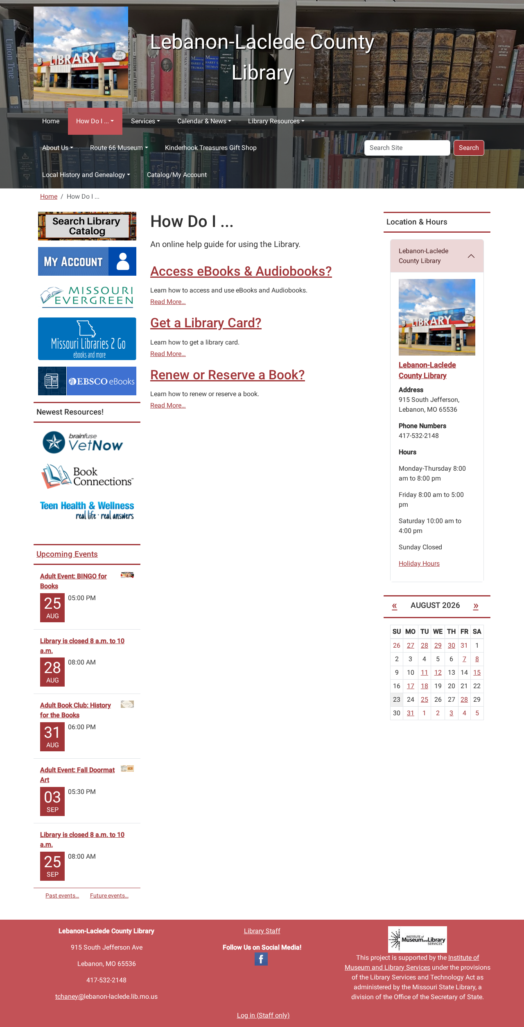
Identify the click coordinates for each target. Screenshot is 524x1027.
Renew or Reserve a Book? (227, 375)
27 (410, 645)
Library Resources (274, 121)
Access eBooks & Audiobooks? (241, 271)
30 (451, 645)
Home (50, 121)
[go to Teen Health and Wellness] (87, 510)
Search (469, 148)
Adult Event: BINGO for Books (73, 581)
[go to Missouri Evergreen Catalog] (87, 296)
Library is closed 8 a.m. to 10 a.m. (82, 646)
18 (424, 686)
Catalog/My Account (177, 175)
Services (143, 121)
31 (410, 713)
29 (438, 645)
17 (410, 686)
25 (424, 699)
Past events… (62, 895)
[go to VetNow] (87, 442)
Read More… (168, 302)
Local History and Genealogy (83, 175)
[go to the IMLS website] (417, 939)
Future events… (109, 895)
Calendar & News (201, 121)
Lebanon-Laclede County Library (423, 256)
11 (424, 672)
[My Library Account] (87, 261)
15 (477, 672)
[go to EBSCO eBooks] (87, 380)
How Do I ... (92, 121)
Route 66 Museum (116, 148)
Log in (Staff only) (263, 1015)
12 (438, 672)
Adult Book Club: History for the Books (75, 710)
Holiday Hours (419, 563)
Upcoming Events (67, 554)
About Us (55, 148)
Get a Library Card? (206, 323)
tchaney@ (69, 996)
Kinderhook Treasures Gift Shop (211, 148)
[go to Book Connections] (87, 476)
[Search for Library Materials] (87, 225)
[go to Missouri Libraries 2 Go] (87, 338)
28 (424, 645)
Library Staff (262, 931)
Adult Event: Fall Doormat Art (77, 775)
